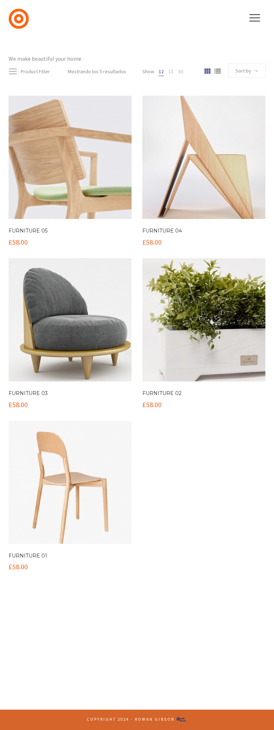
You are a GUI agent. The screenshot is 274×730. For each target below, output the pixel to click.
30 (180, 71)
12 (161, 71)
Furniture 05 (28, 231)
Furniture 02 (162, 393)
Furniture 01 (28, 555)
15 (170, 71)
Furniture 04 (162, 231)
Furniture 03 (28, 393)
